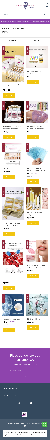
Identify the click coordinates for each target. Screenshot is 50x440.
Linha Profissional (13, 28)
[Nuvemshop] (25, 426)
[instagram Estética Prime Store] (19, 403)
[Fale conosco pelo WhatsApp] (44, 424)
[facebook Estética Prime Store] (25, 403)
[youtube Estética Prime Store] (31, 403)
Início (4, 28)
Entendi (33, 435)
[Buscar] (45, 14)
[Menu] (4, 6)
